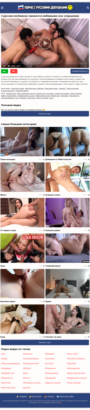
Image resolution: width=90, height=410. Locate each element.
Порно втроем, (72, 88)
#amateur (28, 353)
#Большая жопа (31, 363)
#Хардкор (6, 368)
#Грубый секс (7, 373)
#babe (4, 358)
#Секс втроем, (42, 98)
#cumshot (50, 358)
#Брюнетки (7, 378)
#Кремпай (50, 378)
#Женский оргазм (76, 373)
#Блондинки (73, 368)
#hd (3, 353)
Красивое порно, (51, 88)
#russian (49, 363)
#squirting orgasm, (62, 93)
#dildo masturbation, (9, 96)
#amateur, (65, 96)
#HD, (17, 98)
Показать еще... (45, 342)
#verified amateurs (76, 358)
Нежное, (62, 88)
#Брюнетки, (74, 96)
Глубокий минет (22, 91)
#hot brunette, (76, 93)
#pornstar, (32, 98)
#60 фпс (27, 368)
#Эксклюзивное (31, 358)
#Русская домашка (10, 363)
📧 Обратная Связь (65, 396)
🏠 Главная (21, 396)
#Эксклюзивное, (7, 98)
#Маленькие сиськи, (26, 96)
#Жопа (26, 378)
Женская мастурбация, (34, 88)
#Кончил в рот (8, 387)
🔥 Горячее (49, 396)
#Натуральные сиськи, (26, 93)
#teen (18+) (72, 353)
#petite (26, 387)
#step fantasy (73, 382)
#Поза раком (51, 373)
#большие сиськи (32, 382)
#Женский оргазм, (42, 96)
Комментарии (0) (79, 71)
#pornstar (6, 382)
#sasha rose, (41, 93)
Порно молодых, (8, 91)
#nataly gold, (11, 93)
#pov (25, 373)
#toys (51, 98)
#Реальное (50, 368)
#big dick (71, 363)
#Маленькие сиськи (77, 378)
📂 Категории (35, 396)
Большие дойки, (17, 88)
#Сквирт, (50, 93)
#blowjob (49, 353)
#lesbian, (23, 98)
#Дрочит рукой (53, 382)
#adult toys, (55, 96)
